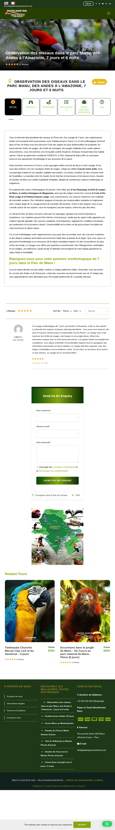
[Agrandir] (79, 512)
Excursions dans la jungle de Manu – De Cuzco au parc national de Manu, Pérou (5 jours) (77, 652)
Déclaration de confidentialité (53, 471)
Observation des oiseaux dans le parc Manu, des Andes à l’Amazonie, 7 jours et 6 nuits (56, 706)
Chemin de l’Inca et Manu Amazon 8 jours (55, 732)
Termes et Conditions (16, 710)
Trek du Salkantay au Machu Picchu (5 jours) (56, 743)
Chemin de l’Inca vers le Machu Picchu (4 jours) (54, 754)
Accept (82, 825)
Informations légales (16, 703)
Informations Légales (72, 786)
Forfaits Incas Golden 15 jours (59, 716)
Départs (88, 3)
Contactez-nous (14, 718)
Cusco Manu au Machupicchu (59, 723)
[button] (107, 824)
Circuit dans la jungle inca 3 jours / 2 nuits (56, 764)
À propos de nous (14, 696)
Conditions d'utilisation (64, 467)
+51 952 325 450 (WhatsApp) (90, 701)
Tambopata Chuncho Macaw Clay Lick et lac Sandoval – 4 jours (19, 650)
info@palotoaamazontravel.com (19, 6)
